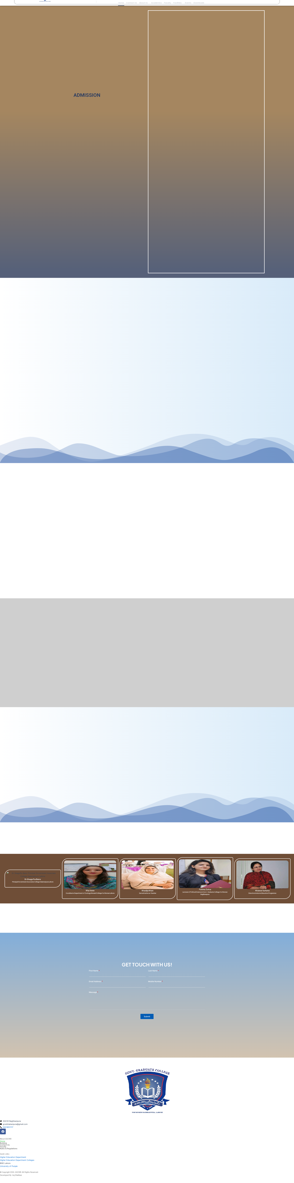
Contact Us (5, 1145)
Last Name (153, 971)
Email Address (96, 981)
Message (93, 992)
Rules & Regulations (8, 1149)
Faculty (3, 1147)
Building (3, 1143)
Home (2, 1141)
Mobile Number (155, 981)
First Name (94, 971)
